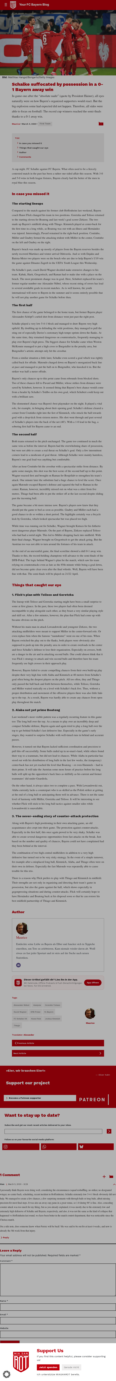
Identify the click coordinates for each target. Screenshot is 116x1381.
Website (4, 1328)
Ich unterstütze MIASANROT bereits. (58, 1374)
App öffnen (93, 982)
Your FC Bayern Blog (34, 4)
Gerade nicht (71, 1367)
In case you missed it (30, 143)
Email (4, 1314)
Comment (6, 1261)
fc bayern (48, 1012)
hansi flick (36, 1019)
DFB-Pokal (35, 1012)
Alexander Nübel (21, 1005)
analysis (37, 1005)
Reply (6, 1237)
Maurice (16, 124)
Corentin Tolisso (52, 1005)
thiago (17, 1026)
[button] (6, 1374)
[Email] (18, 965)
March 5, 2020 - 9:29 (18, 1184)
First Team (45, 124)
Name (4, 1301)
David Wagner (20, 1012)
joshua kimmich (52, 1019)
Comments (25, 157)
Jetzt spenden (48, 1367)
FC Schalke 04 (20, 1019)
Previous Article (25, 1043)
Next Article (19, 1053)
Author (22, 152)
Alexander (29, 1035)
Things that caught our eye (33, 148)
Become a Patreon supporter (25, 1098)
